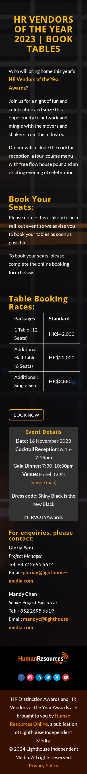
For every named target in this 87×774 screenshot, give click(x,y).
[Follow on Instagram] (30, 677)
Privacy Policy (43, 765)
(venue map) (43, 482)
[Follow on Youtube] (65, 677)
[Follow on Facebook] (21, 677)
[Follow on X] (56, 677)
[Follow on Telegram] (48, 677)
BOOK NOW (26, 415)
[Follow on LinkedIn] (39, 677)
